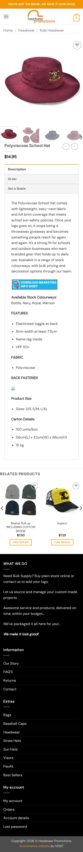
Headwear (26, 30)
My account (12, 800)
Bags (7, 715)
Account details (16, 818)
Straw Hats (12, 740)
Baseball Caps (15, 723)
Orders (9, 809)
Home (8, 30)
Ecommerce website (35, 846)
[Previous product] (74, 146)
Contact (9, 689)
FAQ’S (8, 671)
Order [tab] (12, 179)
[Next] (76, 81)
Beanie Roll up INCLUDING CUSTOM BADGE (20, 527)
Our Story (11, 663)
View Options (21, 542)
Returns (9, 680)
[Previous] (7, 81)
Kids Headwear (52, 30)
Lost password (15, 826)
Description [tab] (17, 169)
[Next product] (65, 146)
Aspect (62, 523)
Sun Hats (10, 749)
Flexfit (8, 766)
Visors (8, 757)
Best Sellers (12, 775)
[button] (6, 16)
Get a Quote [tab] (17, 188)
